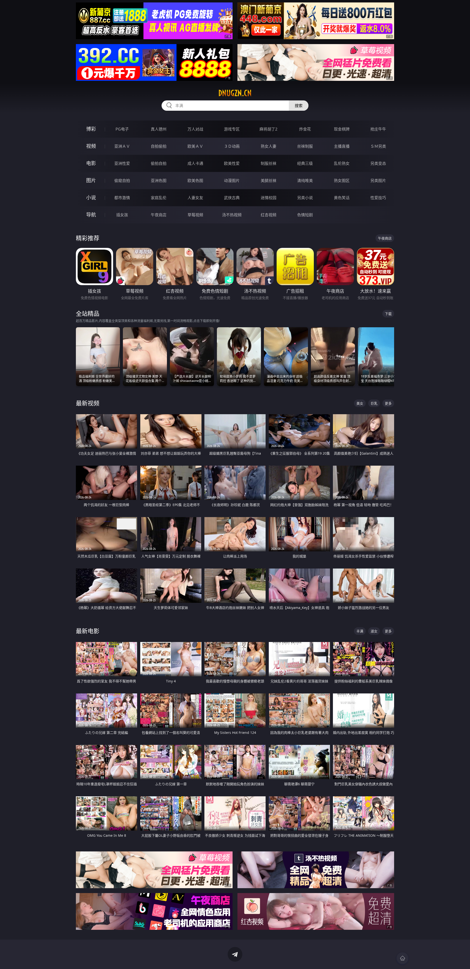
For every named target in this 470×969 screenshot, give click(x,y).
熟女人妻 (268, 146)
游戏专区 (232, 129)
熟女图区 (342, 180)
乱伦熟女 (342, 163)
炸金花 (305, 129)
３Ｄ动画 (232, 146)
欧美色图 (195, 180)
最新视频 (87, 403)
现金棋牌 (342, 129)
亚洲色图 (158, 180)
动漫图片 (232, 180)
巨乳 (374, 403)
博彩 (91, 129)
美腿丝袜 (268, 180)
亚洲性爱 (122, 163)
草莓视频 (195, 215)
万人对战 (195, 129)
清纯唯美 (305, 180)
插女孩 (122, 215)
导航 (91, 214)
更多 (388, 403)
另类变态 (378, 163)
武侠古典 (232, 197)
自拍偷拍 (158, 146)
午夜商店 (158, 215)
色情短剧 (305, 215)
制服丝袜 (268, 163)
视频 (91, 146)
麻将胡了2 (268, 129)
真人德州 (158, 129)
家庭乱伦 (158, 197)
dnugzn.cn (235, 93)
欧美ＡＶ (195, 146)
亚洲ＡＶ (122, 146)
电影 (91, 163)
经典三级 (305, 163)
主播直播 (342, 146)
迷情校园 (268, 197)
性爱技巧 (378, 197)
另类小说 (305, 197)
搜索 (299, 105)
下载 (388, 313)
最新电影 (87, 631)
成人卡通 (195, 163)
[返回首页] (402, 958)
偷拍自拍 (158, 163)
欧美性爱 (232, 163)
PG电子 (122, 129)
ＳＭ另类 (378, 146)
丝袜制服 (305, 146)
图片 (91, 180)
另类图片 (378, 180)
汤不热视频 (232, 215)
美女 (359, 403)
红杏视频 (268, 215)
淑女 (374, 631)
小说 (91, 197)
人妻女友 (195, 197)
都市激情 (122, 197)
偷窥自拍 (122, 180)
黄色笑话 (342, 197)
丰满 (359, 631)
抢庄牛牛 (378, 129)
